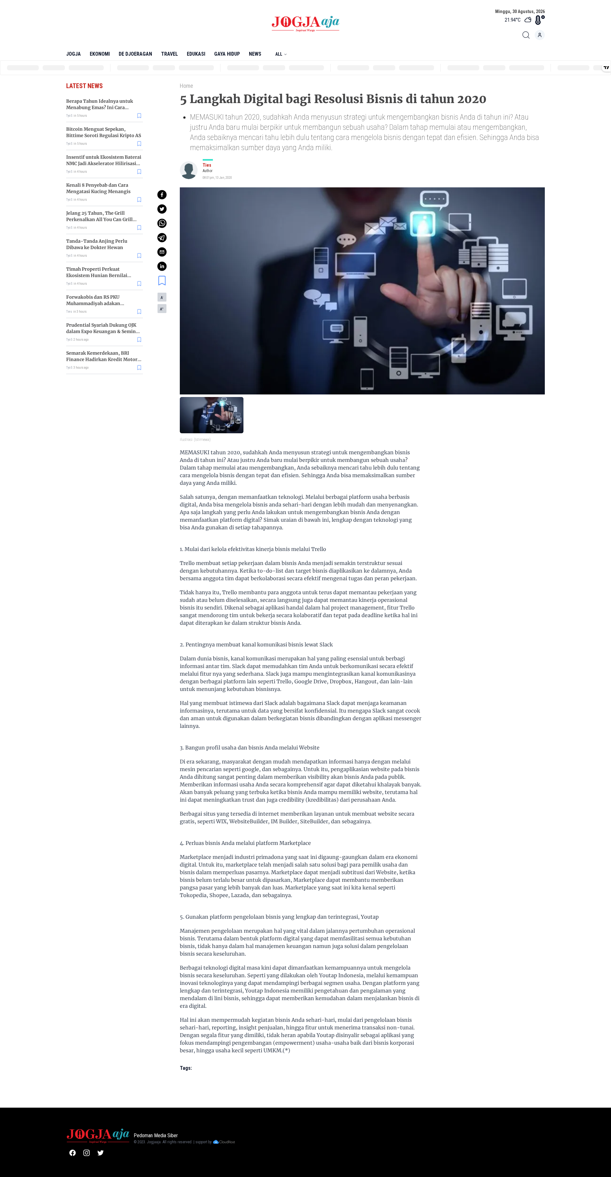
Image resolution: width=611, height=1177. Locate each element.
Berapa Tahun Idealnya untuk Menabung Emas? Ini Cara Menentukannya (99, 107)
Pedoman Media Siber (156, 1135)
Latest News (84, 86)
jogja (73, 54)
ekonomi (100, 54)
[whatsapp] (162, 223)
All (278, 54)
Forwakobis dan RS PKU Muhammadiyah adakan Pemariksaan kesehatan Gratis (100, 303)
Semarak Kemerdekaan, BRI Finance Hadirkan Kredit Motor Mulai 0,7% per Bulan (101, 359)
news (255, 54)
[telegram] (162, 237)
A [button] (162, 297)
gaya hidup (227, 54)
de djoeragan (135, 54)
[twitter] (162, 209)
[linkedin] (162, 266)
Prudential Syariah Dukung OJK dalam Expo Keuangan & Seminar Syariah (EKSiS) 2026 (103, 331)
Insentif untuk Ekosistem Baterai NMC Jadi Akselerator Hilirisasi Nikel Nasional (103, 163)
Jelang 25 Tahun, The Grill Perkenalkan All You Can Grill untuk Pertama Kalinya (99, 219)
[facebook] (162, 194)
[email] (162, 252)
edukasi (196, 54)
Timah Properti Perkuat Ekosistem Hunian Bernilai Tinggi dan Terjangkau (96, 275)
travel (169, 54)
